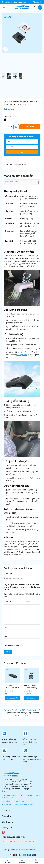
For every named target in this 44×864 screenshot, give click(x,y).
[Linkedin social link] (30, 841)
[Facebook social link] (3, 841)
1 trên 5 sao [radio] (23, 601)
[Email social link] (10, 841)
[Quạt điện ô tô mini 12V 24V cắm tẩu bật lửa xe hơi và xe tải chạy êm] (12, 675)
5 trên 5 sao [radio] (31, 601)
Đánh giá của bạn (12, 601)
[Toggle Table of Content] (35, 182)
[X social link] (7, 841)
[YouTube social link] (22, 841)
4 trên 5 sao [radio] (29, 601)
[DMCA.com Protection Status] (13, 832)
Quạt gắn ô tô (20, 164)
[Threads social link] (18, 841)
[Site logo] (22, 7)
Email (7, 636)
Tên (6, 627)
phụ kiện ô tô (21, 355)
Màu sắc (7, 116)
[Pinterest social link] (26, 841)
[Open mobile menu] (4, 7)
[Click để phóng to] (5, 49)
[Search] (35, 7)
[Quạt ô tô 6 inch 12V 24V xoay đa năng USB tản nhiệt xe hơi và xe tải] (31, 675)
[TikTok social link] (34, 841)
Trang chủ (8, 710)
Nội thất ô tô (20, 710)
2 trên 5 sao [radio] (25, 601)
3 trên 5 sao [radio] (27, 601)
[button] (31, 698)
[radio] (5, 119)
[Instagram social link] (14, 841)
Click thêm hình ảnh (11, 645)
